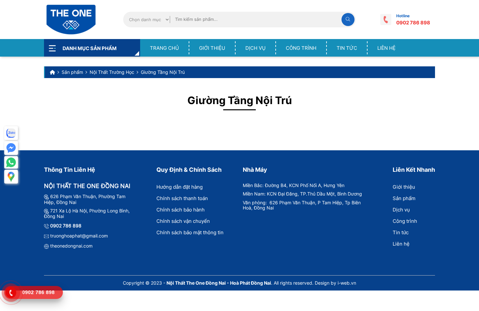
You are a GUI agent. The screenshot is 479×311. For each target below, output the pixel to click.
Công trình (405, 221)
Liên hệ (401, 244)
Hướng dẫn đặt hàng (179, 187)
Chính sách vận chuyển (183, 221)
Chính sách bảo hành (180, 210)
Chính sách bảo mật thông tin (190, 232)
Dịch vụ (401, 210)
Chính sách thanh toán (182, 198)
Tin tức (401, 232)
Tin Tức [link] (347, 48)
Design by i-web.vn (335, 283)
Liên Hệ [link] (386, 48)
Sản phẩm (404, 198)
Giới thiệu (212, 48)
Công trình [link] (301, 48)
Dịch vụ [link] (255, 48)
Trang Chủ (164, 48)
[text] (255, 19)
